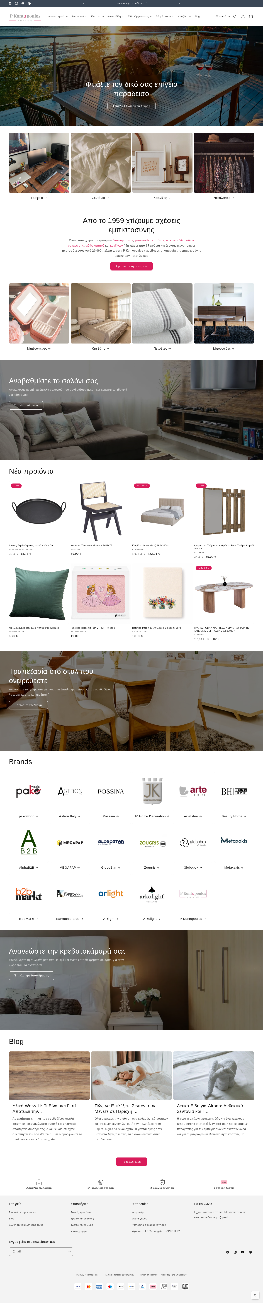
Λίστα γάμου (139, 1218)
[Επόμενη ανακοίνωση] (179, 3)
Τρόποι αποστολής (82, 1218)
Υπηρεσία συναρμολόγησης (149, 1224)
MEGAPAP (68, 867)
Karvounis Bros (67, 919)
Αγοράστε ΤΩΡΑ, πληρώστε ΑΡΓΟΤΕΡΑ (156, 1231)
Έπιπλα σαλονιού (26, 405)
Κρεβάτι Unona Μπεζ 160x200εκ (150, 545)
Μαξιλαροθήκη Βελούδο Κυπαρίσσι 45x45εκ (34, 628)
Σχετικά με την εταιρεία (131, 266)
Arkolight (150, 919)
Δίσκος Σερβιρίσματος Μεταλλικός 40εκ (31, 545)
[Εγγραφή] (69, 1251)
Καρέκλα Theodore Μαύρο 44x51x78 (91, 545)
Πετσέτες (160, 348)
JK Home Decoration (150, 816)
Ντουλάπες (222, 198)
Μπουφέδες (222, 348)
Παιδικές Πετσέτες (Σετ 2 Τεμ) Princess (93, 628)
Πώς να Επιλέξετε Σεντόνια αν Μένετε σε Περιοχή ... (125, 1108)
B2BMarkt (26, 919)
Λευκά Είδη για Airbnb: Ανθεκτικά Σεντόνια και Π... (210, 1108)
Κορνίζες (160, 198)
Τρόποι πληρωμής (82, 1224)
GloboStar (108, 867)
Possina (109, 816)
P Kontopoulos (191, 919)
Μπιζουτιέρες (37, 348)
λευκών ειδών (174, 240)
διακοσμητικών (123, 240)
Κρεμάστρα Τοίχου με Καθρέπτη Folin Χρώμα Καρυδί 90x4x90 (224, 547)
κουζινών (116, 245)
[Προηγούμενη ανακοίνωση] (84, 3)
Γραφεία (37, 198)
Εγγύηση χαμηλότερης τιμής (26, 1224)
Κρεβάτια (98, 348)
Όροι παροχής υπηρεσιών (174, 1275)
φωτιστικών (142, 240)
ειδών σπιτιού (95, 245)
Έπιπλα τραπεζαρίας (28, 704)
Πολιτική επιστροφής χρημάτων (119, 1275)
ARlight (108, 919)
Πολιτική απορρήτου (148, 1275)
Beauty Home (232, 816)
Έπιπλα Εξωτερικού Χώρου (131, 105)
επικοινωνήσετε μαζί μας (211, 1217)
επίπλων (158, 240)
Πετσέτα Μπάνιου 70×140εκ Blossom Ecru (156, 628)
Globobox (191, 867)
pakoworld (27, 816)
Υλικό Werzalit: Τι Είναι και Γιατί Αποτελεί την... (44, 1108)
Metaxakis (232, 867)
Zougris (150, 867)
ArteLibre (191, 816)
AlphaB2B (26, 867)
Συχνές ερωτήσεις (81, 1212)
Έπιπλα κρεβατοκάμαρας (31, 975)
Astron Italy (67, 816)
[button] (57, 16)
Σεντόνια (98, 198)
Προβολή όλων (131, 1161)
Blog (11, 1218)
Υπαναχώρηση (80, 1231)
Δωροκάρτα (139, 1212)
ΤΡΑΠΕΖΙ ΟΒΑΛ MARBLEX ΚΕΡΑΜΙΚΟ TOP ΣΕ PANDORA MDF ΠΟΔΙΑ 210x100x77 (221, 629)
